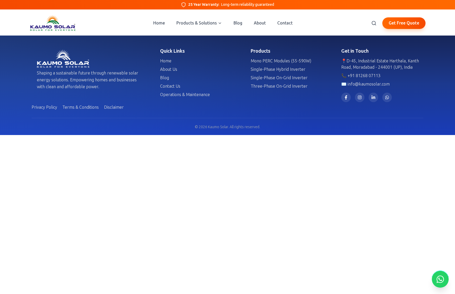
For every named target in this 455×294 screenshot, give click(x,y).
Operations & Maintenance (185, 94)
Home (165, 60)
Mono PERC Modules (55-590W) (281, 60)
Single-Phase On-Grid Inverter (279, 77)
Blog (164, 77)
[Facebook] (346, 97)
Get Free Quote (404, 23)
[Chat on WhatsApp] (440, 279)
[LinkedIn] (373, 97)
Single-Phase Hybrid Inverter (278, 69)
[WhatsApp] (387, 97)
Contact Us (170, 86)
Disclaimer (114, 107)
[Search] (374, 23)
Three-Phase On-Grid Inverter (279, 86)
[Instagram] (359, 97)
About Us (168, 69)
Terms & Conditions (80, 107)
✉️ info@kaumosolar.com (365, 84)
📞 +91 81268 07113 (360, 75)
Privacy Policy (44, 107)
